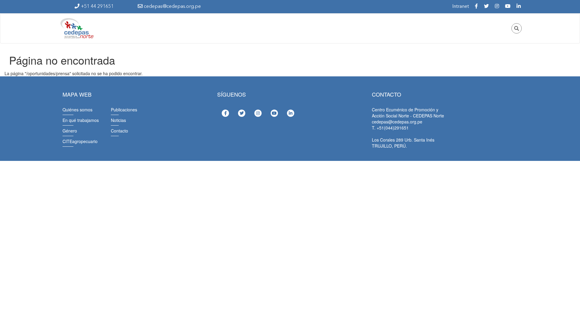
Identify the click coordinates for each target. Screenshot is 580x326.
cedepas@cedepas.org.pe (172, 6)
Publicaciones (124, 110)
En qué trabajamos (81, 120)
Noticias (118, 120)
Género (70, 131)
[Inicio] (76, 28)
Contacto (119, 131)
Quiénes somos (77, 110)
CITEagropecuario (80, 141)
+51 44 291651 (97, 6)
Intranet (460, 6)
